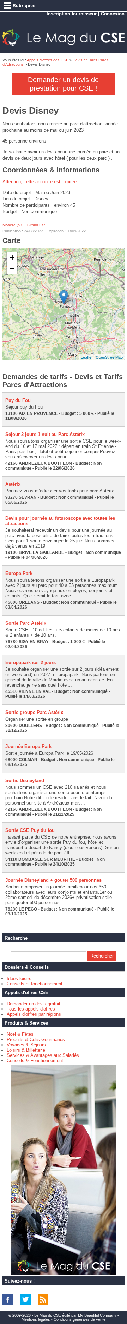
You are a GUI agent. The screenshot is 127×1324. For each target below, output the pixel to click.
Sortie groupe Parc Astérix (34, 712)
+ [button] (12, 257)
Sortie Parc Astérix (25, 623)
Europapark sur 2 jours (30, 662)
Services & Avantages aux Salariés (43, 1055)
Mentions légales (36, 1319)
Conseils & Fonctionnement (35, 1060)
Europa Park (18, 573)
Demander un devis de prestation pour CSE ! (63, 84)
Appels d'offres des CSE (47, 60)
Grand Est (36, 225)
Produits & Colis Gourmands (36, 1039)
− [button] (12, 268)
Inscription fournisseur (72, 13)
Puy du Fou (18, 400)
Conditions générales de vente (79, 1319)
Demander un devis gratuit (33, 1003)
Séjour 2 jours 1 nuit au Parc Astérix (45, 434)
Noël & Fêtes (20, 1034)
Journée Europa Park (28, 746)
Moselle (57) (13, 225)
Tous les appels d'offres (31, 1009)
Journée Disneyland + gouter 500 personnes (53, 880)
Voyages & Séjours (26, 1044)
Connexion (113, 13)
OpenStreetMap (109, 357)
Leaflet (86, 357)
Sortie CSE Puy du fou (30, 830)
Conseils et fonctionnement (34, 983)
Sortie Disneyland (24, 780)
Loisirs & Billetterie (26, 1050)
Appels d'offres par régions (34, 1014)
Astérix (12, 484)
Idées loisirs (19, 978)
